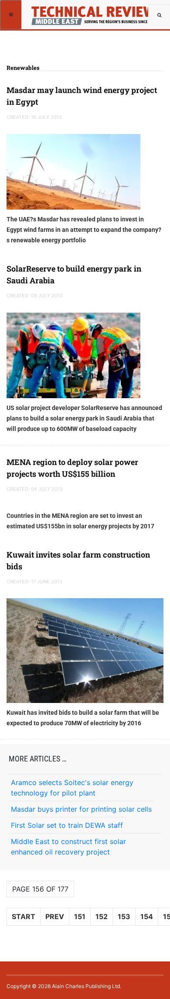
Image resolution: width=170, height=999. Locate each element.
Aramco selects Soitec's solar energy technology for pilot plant (72, 787)
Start (23, 916)
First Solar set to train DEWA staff (67, 825)
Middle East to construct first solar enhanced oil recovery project (68, 846)
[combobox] (159, 15)
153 (124, 916)
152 (101, 916)
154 (146, 916)
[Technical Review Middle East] (91, 11)
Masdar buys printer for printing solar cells (81, 809)
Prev (54, 916)
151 (79, 916)
